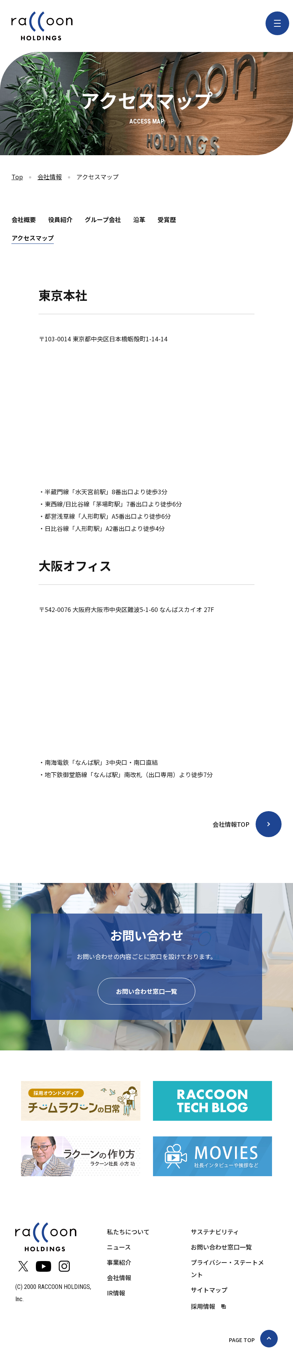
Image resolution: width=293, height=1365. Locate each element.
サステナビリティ (215, 1231)
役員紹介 (60, 219)
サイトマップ (209, 1289)
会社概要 (23, 219)
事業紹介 (119, 1262)
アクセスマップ (32, 237)
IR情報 (116, 1292)
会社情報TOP (231, 824)
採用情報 (203, 1306)
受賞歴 (167, 219)
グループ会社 (103, 219)
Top (17, 176)
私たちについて (128, 1231)
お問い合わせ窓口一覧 (146, 991)
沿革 (139, 219)
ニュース (119, 1246)
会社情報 (49, 176)
